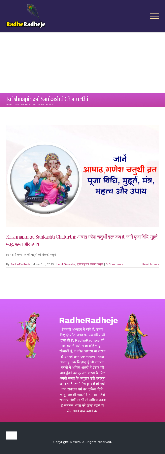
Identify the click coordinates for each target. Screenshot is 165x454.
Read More (149, 264)
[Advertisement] (82, 63)
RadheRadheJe (20, 264)
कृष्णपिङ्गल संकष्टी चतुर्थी (90, 264)
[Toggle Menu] (154, 16)
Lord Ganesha (65, 264)
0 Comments (114, 264)
